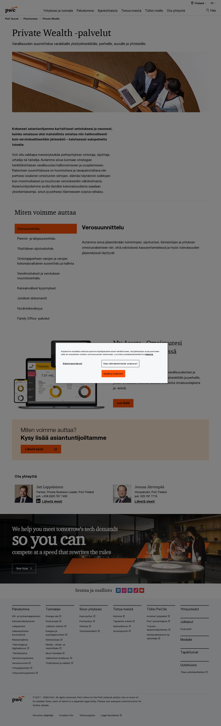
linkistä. (149, 354)
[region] (112, 363)
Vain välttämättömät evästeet (120, 363)
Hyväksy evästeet (113, 374)
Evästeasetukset (72, 363)
